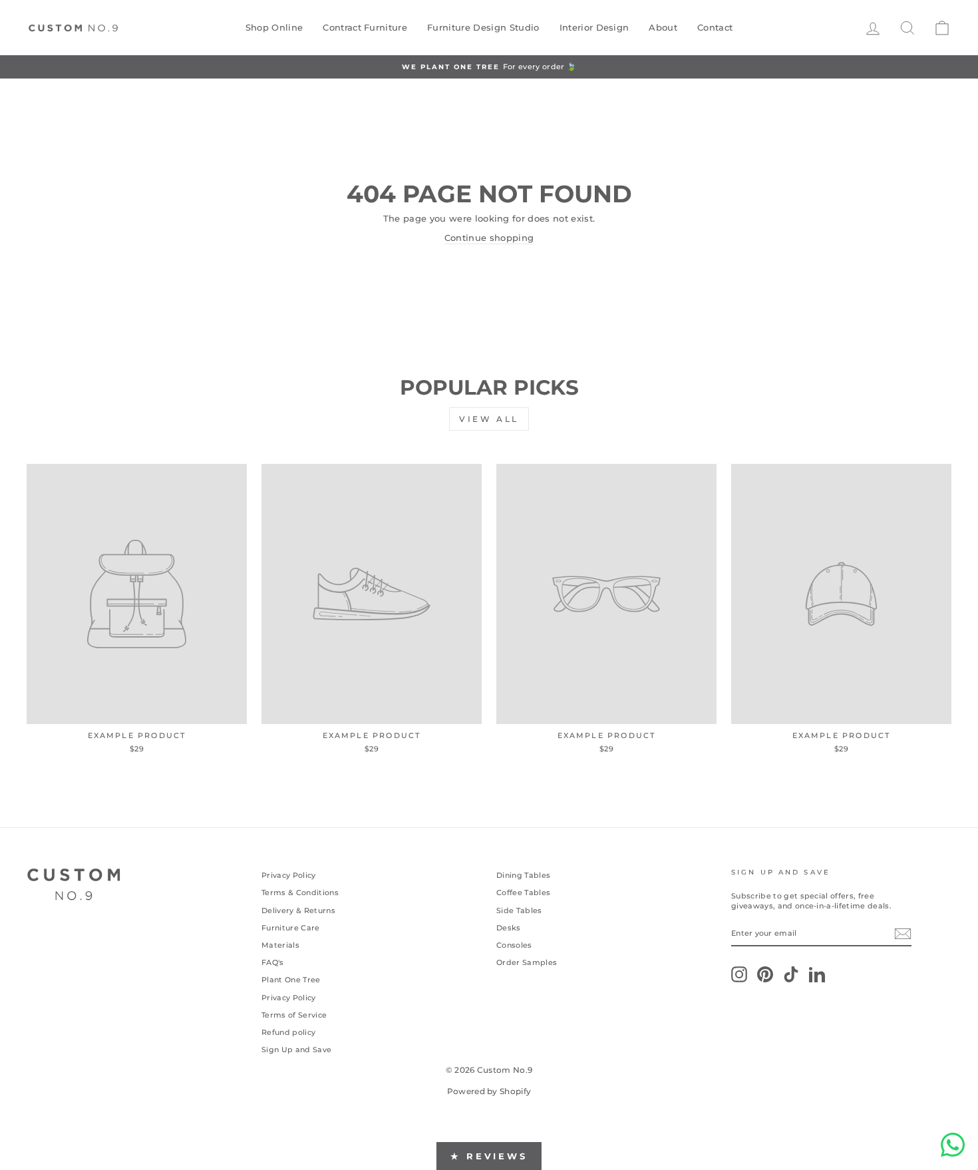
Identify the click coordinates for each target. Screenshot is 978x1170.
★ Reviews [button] (489, 1156)
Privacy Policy (288, 875)
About (663, 27)
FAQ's (272, 962)
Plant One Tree (291, 979)
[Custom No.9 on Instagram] (739, 974)
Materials (280, 945)
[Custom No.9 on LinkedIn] (817, 974)
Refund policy (288, 1032)
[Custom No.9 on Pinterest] (765, 974)
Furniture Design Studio (483, 27)
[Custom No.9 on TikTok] (791, 974)
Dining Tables (523, 875)
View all (489, 419)
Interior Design (594, 27)
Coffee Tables (523, 892)
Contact (715, 27)
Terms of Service (294, 1015)
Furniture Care (290, 927)
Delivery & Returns (298, 910)
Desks (508, 927)
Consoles (514, 945)
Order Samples (526, 962)
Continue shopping (489, 237)
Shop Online (274, 27)
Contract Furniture (365, 27)
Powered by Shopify (489, 1091)
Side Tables (519, 910)
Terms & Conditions (300, 892)
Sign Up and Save (296, 1049)
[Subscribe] (902, 934)
